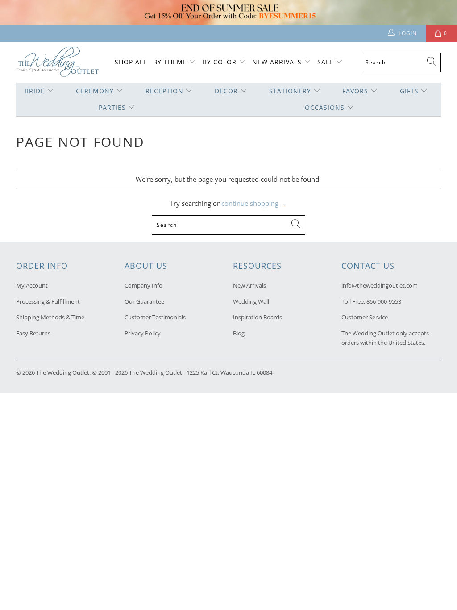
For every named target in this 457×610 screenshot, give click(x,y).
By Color (220, 62)
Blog (239, 333)
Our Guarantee (144, 301)
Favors (355, 91)
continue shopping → (254, 203)
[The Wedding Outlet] (57, 63)
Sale (325, 62)
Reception (164, 91)
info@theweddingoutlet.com (379, 285)
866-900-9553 (383, 301)
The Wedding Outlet (62, 372)
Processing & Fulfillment (48, 301)
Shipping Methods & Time (50, 317)
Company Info (143, 285)
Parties (112, 107)
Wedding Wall (251, 301)
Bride (35, 91)
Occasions (325, 107)
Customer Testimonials (155, 317)
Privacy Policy (143, 333)
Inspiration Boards (257, 317)
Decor (226, 91)
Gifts (409, 91)
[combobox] (401, 62)
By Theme (170, 62)
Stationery (290, 91)
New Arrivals (278, 62)
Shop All (131, 62)
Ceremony (95, 91)
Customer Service (364, 317)
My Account (32, 285)
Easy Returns (33, 333)
